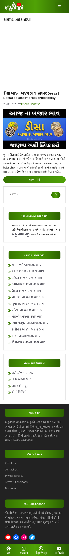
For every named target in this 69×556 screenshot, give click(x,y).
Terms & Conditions (16, 482)
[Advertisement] (34, 56)
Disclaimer (11, 488)
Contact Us (11, 470)
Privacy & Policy (14, 476)
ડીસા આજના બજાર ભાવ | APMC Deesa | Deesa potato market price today (31, 96)
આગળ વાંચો (34, 180)
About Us (10, 463)
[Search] (55, 195)
